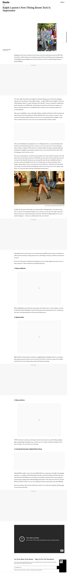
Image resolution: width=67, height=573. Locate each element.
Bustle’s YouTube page (58, 485)
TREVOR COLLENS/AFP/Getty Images (66, 37)
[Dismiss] (65, 561)
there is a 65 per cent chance (50, 162)
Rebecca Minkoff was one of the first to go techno (26, 308)
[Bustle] (6, 2)
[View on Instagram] (39, 288)
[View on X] (39, 131)
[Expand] (61, 561)
